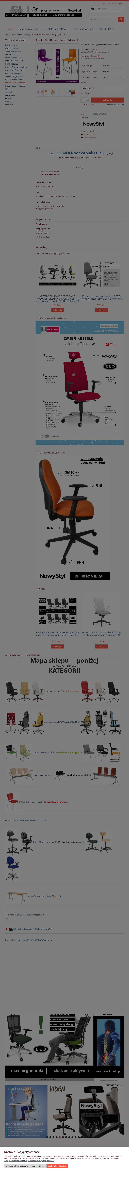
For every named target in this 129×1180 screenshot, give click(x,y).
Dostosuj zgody (38, 1166)
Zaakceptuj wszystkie (57, 1166)
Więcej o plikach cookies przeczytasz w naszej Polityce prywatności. (29, 1161)
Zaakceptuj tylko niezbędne (17, 1166)
